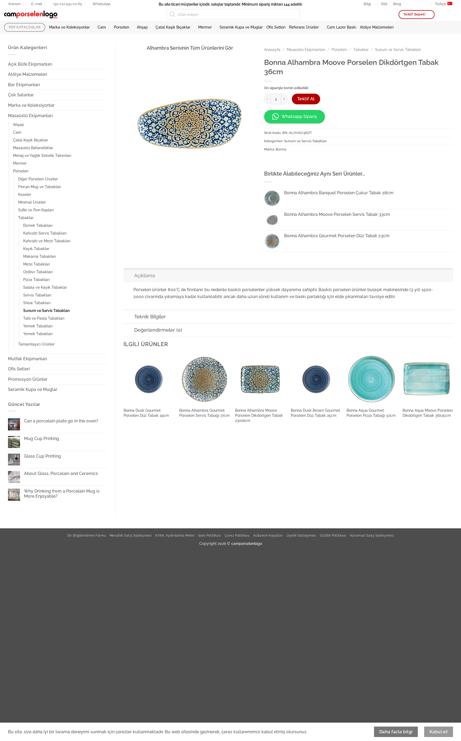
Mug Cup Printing (41, 438)
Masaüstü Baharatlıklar (33, 147)
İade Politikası (209, 535)
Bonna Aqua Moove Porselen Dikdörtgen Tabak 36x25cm (428, 413)
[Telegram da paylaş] (307, 161)
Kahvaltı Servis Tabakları (44, 233)
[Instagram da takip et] (411, 4)
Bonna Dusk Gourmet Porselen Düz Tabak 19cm (146, 413)
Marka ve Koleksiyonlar (69, 27)
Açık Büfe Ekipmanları (30, 64)
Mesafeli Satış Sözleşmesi (131, 535)
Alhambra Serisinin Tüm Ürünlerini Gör (190, 48)
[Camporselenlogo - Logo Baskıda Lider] (30, 15)
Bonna (281, 149)
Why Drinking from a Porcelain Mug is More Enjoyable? (62, 494)
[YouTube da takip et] (427, 4)
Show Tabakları (36, 302)
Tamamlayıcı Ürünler (36, 344)
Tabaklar (26, 217)
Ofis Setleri (276, 27)
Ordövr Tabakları (38, 272)
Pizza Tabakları (36, 279)
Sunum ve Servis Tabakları (46, 310)
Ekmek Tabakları (38, 225)
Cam (102, 27)
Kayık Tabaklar (36, 248)
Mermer (205, 27)
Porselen (121, 27)
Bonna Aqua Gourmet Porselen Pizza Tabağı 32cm (371, 413)
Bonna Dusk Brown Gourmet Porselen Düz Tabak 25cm (315, 413)
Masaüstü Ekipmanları (30, 115)
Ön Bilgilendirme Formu (86, 535)
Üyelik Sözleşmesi (301, 535)
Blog (397, 4)
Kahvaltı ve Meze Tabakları (46, 241)
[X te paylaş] (278, 161)
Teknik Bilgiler (150, 316)
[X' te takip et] (416, 4)
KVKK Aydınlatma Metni (174, 535)
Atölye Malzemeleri (377, 27)
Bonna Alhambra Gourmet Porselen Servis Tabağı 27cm (204, 413)
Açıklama (144, 275)
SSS (384, 4)
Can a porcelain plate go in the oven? (61, 420)
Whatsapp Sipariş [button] (299, 116)
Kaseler (24, 194)
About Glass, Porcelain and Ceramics (61, 473)
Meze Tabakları (36, 264)
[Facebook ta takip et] (406, 4)
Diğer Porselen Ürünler (38, 179)
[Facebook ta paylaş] (269, 161)
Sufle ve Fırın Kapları (36, 210)
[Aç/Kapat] (104, 64)
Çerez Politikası (237, 535)
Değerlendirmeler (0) (158, 330)
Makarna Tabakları (39, 256)
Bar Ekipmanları (24, 84)
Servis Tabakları (37, 295)
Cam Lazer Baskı (341, 27)
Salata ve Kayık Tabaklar (45, 287)
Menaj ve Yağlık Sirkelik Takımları (42, 155)
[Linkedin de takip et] (421, 4)
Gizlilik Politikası (333, 535)
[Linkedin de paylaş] (297, 161)
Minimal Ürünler (32, 202)
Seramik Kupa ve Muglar (241, 27)
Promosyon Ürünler (27, 379)
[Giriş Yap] (445, 14)
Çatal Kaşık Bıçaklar (173, 27)
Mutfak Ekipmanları (27, 358)
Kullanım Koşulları (268, 535)
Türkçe (440, 4)
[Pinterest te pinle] (288, 161)
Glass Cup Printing (42, 456)
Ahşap (142, 27)
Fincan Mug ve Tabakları (39, 186)
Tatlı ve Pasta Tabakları (43, 318)
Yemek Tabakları (38, 326)
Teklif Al (306, 98)
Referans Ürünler (304, 27)
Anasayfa (272, 49)
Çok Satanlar (21, 94)
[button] (454, 14)
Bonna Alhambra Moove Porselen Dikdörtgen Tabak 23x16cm (259, 415)
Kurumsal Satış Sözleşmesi (372, 535)
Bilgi (367, 4)
